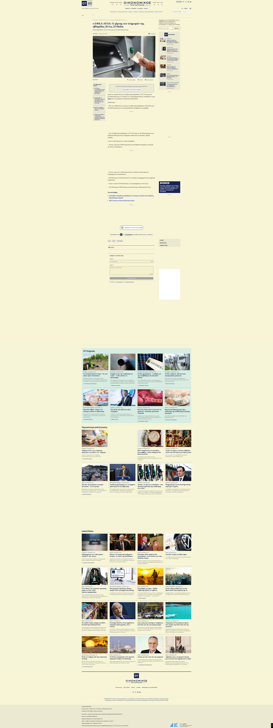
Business (133, 8)
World (146, 8)
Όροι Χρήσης (119, 282)
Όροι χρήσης (126, 687)
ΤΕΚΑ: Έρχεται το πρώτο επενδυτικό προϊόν (122, 200)
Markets (127, 8)
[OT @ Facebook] (183, 2)
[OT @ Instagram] (188, 2)
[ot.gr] (137, 5)
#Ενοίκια (135, 11)
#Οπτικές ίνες (113, 11)
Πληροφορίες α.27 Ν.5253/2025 (149, 687)
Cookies (138, 687)
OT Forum (179, 1)
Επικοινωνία (119, 687)
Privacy (133, 687)
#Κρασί (130, 11)
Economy (140, 8)
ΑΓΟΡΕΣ (162, 240)
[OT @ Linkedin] (190, 2)
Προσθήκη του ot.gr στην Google (132, 89)
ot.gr (93, 20)
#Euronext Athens (149, 11)
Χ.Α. (83, 15)
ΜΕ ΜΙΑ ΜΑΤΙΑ (163, 243)
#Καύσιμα (141, 11)
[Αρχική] (87, 3)
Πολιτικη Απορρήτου (129, 282)
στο (127, 234)
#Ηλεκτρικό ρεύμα (123, 11)
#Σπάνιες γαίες (158, 11)
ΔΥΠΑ (109, 241)
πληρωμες (120, 241)
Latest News (87, 531)
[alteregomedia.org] (174, 726)
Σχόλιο (111, 265)
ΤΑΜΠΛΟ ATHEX (163, 245)
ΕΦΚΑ (113, 241)
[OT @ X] (186, 2)
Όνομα (111, 258)
